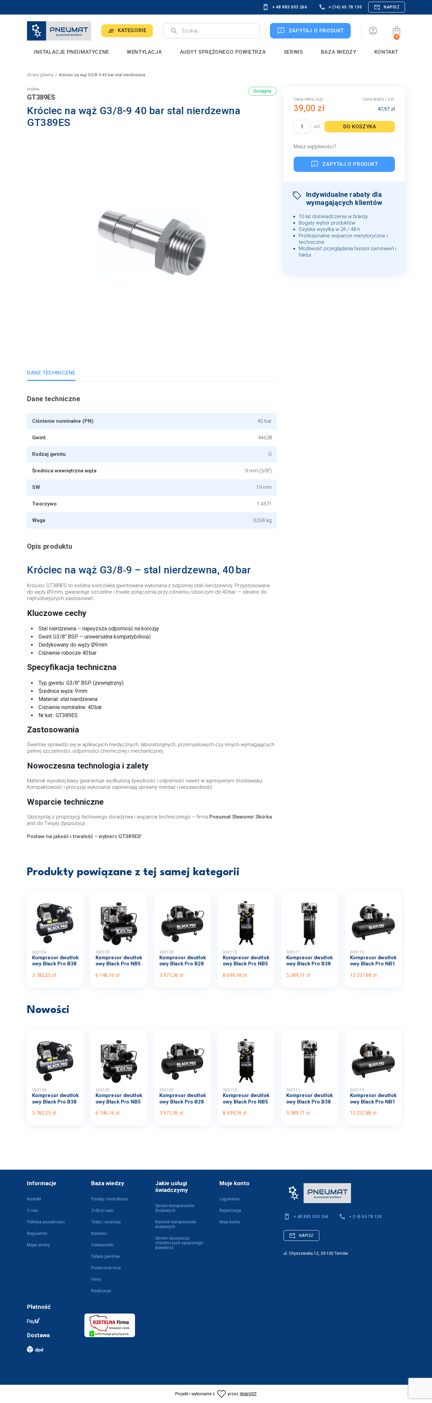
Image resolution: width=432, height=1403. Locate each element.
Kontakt (34, 1199)
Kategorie (132, 30)
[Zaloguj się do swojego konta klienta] (372, 30)
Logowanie (229, 1199)
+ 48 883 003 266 (289, 7)
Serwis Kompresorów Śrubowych (174, 1208)
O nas (32, 1210)
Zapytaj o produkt (350, 164)
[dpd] (52, 1349)
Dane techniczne (51, 373)
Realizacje (101, 1291)
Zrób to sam (102, 1210)
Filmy (96, 1279)
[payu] (52, 1321)
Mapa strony (38, 1245)
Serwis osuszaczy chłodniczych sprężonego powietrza (179, 1243)
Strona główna (40, 75)
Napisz (392, 7)
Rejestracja (230, 1210)
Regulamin (37, 1233)
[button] (396, 30)
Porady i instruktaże (109, 1199)
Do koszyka (359, 127)
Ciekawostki (102, 1245)
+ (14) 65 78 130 (345, 7)
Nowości (99, 1233)
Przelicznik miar (106, 1268)
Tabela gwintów (105, 1256)
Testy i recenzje (106, 1222)
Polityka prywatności (46, 1222)
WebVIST (248, 1393)
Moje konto (229, 1222)
